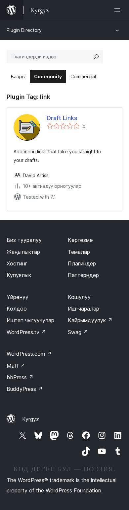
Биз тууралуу (24, 240)
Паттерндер (83, 275)
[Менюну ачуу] (118, 10)
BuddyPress (25, 389)
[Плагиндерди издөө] (96, 56)
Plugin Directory (24, 30)
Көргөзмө (80, 240)
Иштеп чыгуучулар (30, 320)
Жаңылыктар (23, 252)
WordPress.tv (26, 332)
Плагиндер (82, 263)
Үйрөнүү (17, 297)
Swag (78, 332)
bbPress (20, 377)
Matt (16, 365)
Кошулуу (79, 297)
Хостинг (17, 263)
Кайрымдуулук (90, 320)
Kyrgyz (30, 419)
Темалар (79, 252)
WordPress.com (29, 353)
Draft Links (62, 117)
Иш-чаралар (83, 308)
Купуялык (19, 275)
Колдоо (17, 308)
